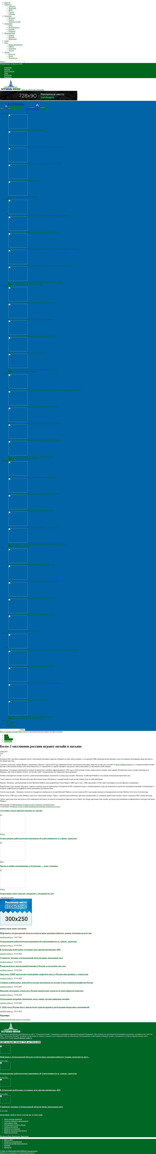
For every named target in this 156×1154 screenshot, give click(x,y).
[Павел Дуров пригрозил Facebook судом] (18, 195)
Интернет (8, 741)
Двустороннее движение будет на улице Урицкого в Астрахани (31, 666)
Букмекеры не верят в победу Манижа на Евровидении (34, 805)
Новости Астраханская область (15, 1131)
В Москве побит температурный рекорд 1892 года (26, 130)
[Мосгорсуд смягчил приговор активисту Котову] (18, 351)
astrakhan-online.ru (6, 937)
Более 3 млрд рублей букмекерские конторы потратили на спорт (31, 598)
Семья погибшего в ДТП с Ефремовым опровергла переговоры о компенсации (37, 544)
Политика (7, 16)
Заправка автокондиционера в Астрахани (15, 1019)
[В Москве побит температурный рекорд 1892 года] (18, 128)
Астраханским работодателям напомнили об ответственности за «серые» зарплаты (38, 215)
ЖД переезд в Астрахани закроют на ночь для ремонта (28, 700)
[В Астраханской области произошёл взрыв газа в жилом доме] (18, 508)
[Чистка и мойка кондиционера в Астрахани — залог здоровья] (12, 860)
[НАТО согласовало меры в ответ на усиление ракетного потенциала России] (18, 145)
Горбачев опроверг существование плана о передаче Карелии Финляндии (35, 163)
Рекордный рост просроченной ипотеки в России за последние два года (34, 423)
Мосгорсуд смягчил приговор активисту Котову (25, 353)
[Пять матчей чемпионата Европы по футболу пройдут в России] (18, 612)
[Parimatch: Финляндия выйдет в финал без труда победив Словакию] (18, 579)
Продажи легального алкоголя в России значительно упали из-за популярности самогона (40, 265)
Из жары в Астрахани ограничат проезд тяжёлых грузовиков (30, 716)
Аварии (11, 35)
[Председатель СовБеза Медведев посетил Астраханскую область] (18, 301)
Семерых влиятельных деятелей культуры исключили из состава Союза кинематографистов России (46, 982)
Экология (11, 6)
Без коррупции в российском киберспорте (23, 631)
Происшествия (9, 33)
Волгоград (16, 1136)
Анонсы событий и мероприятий (16, 1121)
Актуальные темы (10, 1123)
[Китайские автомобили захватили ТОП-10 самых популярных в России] (18, 681)
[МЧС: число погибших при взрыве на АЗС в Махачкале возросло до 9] (18, 492)
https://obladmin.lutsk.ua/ (124, 764)
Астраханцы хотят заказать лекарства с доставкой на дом (27, 893)
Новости (7, 3)
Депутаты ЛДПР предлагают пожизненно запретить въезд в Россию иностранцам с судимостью (43, 249)
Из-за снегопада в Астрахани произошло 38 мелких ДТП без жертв (32, 527)
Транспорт (12, 8)
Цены (10, 25)
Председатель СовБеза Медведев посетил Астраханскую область (32, 303)
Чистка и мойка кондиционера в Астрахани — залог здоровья (29, 866)
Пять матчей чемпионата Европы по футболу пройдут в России (31, 614)
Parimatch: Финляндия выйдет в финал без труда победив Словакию (33, 581)
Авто (6, 43)
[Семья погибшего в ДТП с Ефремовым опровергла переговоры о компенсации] (18, 542)
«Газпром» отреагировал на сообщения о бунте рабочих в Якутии (32, 336)
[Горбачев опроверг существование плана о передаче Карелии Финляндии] (18, 161)
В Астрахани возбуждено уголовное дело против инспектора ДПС (32, 477)
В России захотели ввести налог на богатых (24, 180)
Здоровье (11, 14)
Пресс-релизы (9, 71)
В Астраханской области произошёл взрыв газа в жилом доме (30, 510)
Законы (11, 20)
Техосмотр (12, 48)
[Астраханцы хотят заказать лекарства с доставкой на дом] (12, 887)
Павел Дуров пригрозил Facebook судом (23, 197)
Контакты (7, 77)
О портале (8, 67)
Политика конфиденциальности (15, 1144)
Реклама (11, 29)
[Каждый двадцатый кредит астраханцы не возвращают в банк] (18, 455)
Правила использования (13, 1142)
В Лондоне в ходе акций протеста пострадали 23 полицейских (31, 319)
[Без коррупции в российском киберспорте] (18, 629)
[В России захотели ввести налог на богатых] (18, 178)
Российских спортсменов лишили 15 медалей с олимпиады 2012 (31, 564)
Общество (8, 4)
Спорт (6, 41)
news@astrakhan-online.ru (23, 1038)
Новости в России (10, 1132)
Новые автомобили (15, 45)
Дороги (11, 50)
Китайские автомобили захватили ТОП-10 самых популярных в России (34, 683)
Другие (7, 52)
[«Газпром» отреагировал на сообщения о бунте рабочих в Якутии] (18, 334)
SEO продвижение (30, 1151)
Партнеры (8, 75)
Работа (20, 732)
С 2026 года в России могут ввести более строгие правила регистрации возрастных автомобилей (43, 650)
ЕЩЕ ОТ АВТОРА (35, 811)
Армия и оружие (14, 22)
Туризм (11, 12)
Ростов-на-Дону (5, 1136)
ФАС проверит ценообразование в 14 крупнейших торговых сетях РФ (34, 440)
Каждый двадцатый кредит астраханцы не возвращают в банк (31, 457)
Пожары (11, 37)
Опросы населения (11, 1127)
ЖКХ (10, 10)
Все (9, 284)
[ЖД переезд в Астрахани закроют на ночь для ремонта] (18, 698)
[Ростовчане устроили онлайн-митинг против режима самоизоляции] (18, 367)
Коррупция (12, 39)
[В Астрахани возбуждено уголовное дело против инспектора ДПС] (18, 475)
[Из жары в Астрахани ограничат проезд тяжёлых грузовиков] (18, 714)
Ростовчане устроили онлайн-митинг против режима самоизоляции (33, 369)
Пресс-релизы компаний (13, 1119)
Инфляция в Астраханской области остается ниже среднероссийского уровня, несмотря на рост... (44, 1057)
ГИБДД (11, 46)
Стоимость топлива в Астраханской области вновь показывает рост (33, 232)
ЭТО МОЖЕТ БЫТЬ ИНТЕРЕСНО (14, 811)
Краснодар (24, 1136)
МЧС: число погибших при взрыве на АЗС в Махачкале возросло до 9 (33, 494)
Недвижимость (13, 27)
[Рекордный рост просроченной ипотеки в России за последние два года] (18, 421)
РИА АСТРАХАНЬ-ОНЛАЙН (13, 1151)
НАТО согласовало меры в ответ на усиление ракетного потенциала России (36, 147)
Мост (2, 862)
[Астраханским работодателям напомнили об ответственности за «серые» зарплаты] (18, 213)
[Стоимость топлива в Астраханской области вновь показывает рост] (18, 230)
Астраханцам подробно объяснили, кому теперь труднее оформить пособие (35, 282)
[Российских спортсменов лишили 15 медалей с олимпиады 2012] (18, 562)
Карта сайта (8, 1140)
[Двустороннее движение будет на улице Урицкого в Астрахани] (18, 664)
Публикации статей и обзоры (15, 1125)
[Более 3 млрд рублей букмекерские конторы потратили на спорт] (18, 596)
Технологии (12, 58)
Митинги (11, 18)
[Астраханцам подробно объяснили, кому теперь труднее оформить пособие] (18, 280)
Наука (10, 56)
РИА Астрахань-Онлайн (9, 732)
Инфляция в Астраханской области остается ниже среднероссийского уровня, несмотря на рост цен (44, 390)
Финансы (11, 31)
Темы (6, 73)
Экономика (8, 24)
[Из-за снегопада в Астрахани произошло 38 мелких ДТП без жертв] (18, 525)
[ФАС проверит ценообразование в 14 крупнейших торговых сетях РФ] (18, 438)
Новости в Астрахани (12, 1129)
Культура (11, 54)
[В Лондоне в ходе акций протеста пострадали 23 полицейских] (18, 317)
